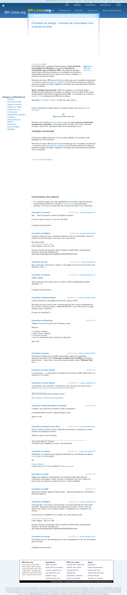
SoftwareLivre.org (96, 0)
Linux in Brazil (117, 0)
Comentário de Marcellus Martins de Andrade (49, 406)
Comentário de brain (39, 262)
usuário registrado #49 (87, 233)
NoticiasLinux (86, 0)
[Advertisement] (15, 57)
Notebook (10, 99)
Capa (67, 5)
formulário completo (49, 100)
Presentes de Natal (14, 102)
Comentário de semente (41, 212)
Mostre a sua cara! (66, 466)
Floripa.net (79, 575)
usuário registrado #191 (87, 426)
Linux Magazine (37, 456)
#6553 (44, 64)
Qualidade (11, 129)
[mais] (103, 0)
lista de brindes (56, 122)
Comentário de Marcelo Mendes (44, 298)
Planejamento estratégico (16, 114)
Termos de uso (105, 5)
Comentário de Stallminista (42, 320)
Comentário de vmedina (41, 451)
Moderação (91, 564)
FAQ (47, 573)
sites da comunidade (73, 578)
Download (77, 5)
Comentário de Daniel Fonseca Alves (46, 426)
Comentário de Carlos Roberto (43, 383)
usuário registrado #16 (87, 383)
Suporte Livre (71, 567)
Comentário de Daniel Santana (43, 370)
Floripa (124, 0)
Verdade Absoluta (73, 570)
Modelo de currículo (14, 104)
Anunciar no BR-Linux (53, 578)
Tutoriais (91, 578)
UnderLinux (58, 0)
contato (85, 590)
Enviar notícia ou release (54, 567)
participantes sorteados (55, 82)
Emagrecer (11, 117)
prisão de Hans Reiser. (66, 388)
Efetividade (110, 0)
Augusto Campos (46, 159)
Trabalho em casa (13, 109)
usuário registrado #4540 (86, 298)
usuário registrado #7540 (86, 353)
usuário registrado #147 (87, 212)
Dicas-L (80, 0)
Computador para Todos (96, 573)
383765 (44, 466)
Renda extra (11, 124)
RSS (58, 573)
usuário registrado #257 (87, 451)
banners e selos (37, 96)
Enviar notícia (90, 5)
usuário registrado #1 (88, 262)
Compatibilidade (48, 10)
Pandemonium (71, 573)
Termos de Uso (35, 594)
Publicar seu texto (94, 570)
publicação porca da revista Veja (43, 388)
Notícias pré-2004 (93, 575)
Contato (118, 5)
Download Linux (64, 10)
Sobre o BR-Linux (51, 564)
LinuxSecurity (72, 0)
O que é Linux (93, 10)
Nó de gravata (12, 112)
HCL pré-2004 (99, 578)
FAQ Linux (79, 10)
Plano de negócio (13, 127)
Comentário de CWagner (41, 233)
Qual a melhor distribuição (112, 10)
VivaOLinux (65, 0)
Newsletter (53, 573)
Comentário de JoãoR (40, 474)
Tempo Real (80, 564)
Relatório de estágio (14, 107)
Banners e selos (51, 575)
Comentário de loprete (40, 353)
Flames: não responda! (95, 567)
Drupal (79, 567)
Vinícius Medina (37, 464)
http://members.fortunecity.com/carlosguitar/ (47, 398)
